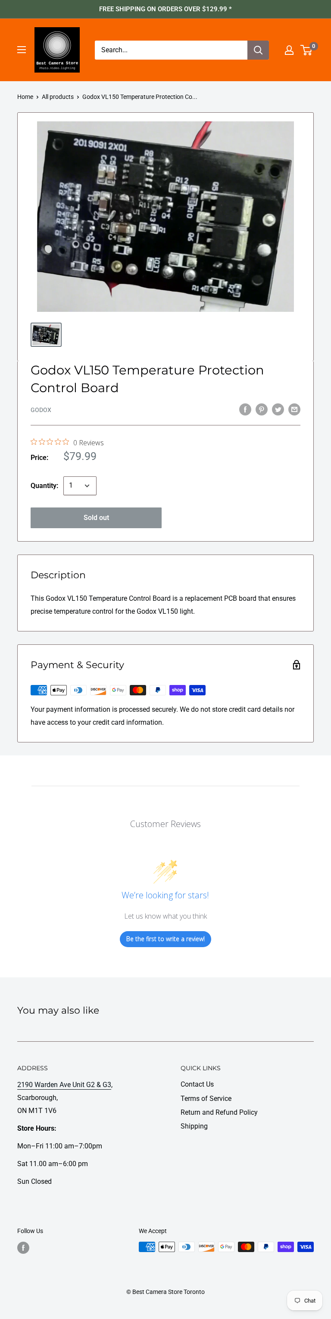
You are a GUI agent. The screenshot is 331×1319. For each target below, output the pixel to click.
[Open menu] (21, 49)
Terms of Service (206, 1098)
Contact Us (197, 1084)
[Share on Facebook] (245, 409)
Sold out (96, 518)
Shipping (194, 1126)
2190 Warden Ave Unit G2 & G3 (64, 1085)
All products (58, 96)
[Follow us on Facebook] (23, 1248)
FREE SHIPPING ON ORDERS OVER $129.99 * (165, 9)
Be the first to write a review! (165, 939)
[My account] (289, 50)
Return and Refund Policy (219, 1112)
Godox (41, 409)
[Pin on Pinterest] (262, 409)
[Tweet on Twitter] (278, 409)
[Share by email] (294, 409)
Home (25, 96)
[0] (306, 50)
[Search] (258, 50)
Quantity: (44, 486)
